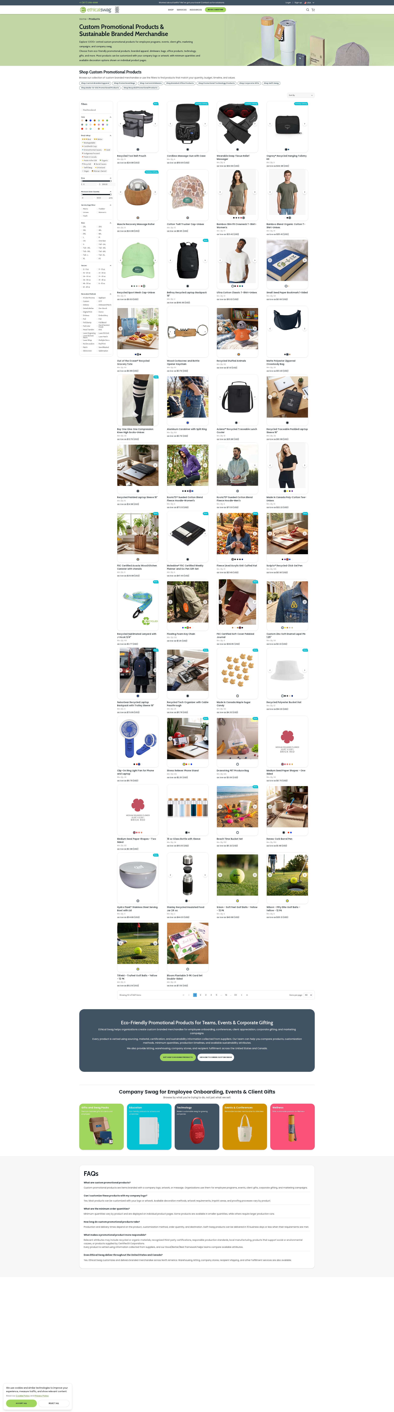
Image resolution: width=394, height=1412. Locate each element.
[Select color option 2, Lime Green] (185, 628)
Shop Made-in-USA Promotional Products (100, 88)
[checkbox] (88, 110)
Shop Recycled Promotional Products (140, 88)
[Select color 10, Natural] (90, 125)
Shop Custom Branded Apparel (95, 83)
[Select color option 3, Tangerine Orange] (287, 764)
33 (235, 995)
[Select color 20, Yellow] (103, 129)
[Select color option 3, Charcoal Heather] (237, 559)
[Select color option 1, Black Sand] (138, 491)
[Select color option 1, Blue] (188, 423)
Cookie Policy (23, 1395)
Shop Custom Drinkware (151, 83)
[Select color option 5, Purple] (292, 491)
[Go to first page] (183, 995)
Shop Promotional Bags (124, 83)
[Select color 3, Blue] (90, 120)
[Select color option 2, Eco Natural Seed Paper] (288, 286)
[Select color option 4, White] (141, 764)
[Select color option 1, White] (231, 218)
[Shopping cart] (313, 9)
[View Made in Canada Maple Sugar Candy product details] (237, 670)
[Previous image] (120, 124)
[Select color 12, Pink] (99, 125)
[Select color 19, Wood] (99, 129)
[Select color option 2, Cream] (189, 901)
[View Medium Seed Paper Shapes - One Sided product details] (287, 738)
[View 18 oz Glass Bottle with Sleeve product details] (187, 807)
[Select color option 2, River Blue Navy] (287, 354)
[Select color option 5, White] (292, 559)
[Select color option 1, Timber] (232, 559)
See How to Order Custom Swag (216, 1057)
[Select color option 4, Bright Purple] (190, 491)
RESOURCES (196, 9)
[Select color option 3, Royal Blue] (139, 764)
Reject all (54, 1403)
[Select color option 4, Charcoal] (238, 218)
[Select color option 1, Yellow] (184, 764)
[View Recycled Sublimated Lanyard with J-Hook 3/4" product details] (138, 605)
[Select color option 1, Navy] (135, 354)
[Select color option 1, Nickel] (282, 628)
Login (288, 2)
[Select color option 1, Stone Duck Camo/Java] (188, 218)
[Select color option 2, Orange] (238, 354)
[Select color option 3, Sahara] (290, 354)
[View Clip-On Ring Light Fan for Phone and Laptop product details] (138, 738)
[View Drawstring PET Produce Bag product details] (237, 738)
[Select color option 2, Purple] (285, 559)
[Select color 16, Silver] (86, 129)
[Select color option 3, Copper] (287, 628)
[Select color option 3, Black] (140, 354)
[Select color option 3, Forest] (236, 218)
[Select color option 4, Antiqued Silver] (290, 628)
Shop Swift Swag (271, 83)
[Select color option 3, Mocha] (237, 628)
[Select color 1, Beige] (82, 120)
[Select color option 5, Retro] (241, 218)
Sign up (298, 2)
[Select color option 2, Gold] (285, 628)
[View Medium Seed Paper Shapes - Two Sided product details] (138, 807)
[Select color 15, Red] (82, 129)
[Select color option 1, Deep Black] (285, 354)
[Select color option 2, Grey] (189, 832)
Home (82, 19)
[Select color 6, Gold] (103, 120)
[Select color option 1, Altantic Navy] (183, 491)
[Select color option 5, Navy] (242, 559)
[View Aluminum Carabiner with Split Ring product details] (187, 397)
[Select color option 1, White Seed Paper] (286, 286)
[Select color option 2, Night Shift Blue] (288, 149)
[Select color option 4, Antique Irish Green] (240, 286)
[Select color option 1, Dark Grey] (138, 149)
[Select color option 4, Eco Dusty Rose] (139, 286)
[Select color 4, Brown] (95, 120)
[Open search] (307, 9)
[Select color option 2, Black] (234, 218)
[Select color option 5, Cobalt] (192, 491)
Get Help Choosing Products (178, 1057)
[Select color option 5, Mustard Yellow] (292, 764)
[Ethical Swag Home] (95, 10)
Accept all (21, 1403)
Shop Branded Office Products (180, 83)
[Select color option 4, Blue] (290, 559)
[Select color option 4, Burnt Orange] (290, 764)
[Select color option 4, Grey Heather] (240, 559)
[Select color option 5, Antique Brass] (292, 628)
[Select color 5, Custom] (99, 120)
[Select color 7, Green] (107, 120)
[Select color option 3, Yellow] (287, 491)
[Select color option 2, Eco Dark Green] (134, 286)
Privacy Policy (42, 1395)
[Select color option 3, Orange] (188, 628)
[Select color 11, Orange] (95, 125)
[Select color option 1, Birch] (138, 901)
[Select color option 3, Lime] (189, 764)
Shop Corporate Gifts (249, 83)
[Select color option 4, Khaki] (290, 696)
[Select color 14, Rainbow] (107, 125)
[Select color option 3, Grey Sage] (290, 218)
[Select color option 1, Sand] (232, 628)
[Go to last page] (247, 995)
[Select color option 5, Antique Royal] (242, 286)
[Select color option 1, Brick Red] (282, 764)
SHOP (171, 9)
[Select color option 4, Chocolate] (290, 491)
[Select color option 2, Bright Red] (285, 764)
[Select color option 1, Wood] (138, 218)
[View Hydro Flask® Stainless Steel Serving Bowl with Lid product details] (138, 875)
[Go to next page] (242, 995)
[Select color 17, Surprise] (90, 129)
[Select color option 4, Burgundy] (240, 628)
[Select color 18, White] (95, 129)
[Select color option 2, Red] (137, 764)
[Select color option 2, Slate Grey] (138, 354)
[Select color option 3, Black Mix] (188, 491)
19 (226, 995)
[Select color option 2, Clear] (286, 832)
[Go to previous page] (189, 995)
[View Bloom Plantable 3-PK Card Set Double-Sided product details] (187, 943)
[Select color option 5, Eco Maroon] (141, 286)
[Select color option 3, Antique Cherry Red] (237, 286)
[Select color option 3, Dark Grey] (287, 696)
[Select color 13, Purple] (103, 125)
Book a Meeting (215, 9)
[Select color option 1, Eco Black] (132, 286)
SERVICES (182, 9)
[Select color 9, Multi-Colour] (86, 125)
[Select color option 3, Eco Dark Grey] (137, 286)
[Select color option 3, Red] (287, 559)
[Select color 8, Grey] (82, 125)
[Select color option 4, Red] (190, 628)
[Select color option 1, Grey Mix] (237, 491)
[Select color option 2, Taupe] (238, 423)
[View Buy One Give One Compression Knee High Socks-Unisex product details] (138, 400)
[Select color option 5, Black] (242, 628)
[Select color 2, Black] (86, 120)
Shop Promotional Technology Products (216, 83)
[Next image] (155, 124)
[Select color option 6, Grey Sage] (243, 218)
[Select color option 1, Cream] (237, 696)
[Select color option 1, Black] (188, 149)
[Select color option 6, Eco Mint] (144, 286)
